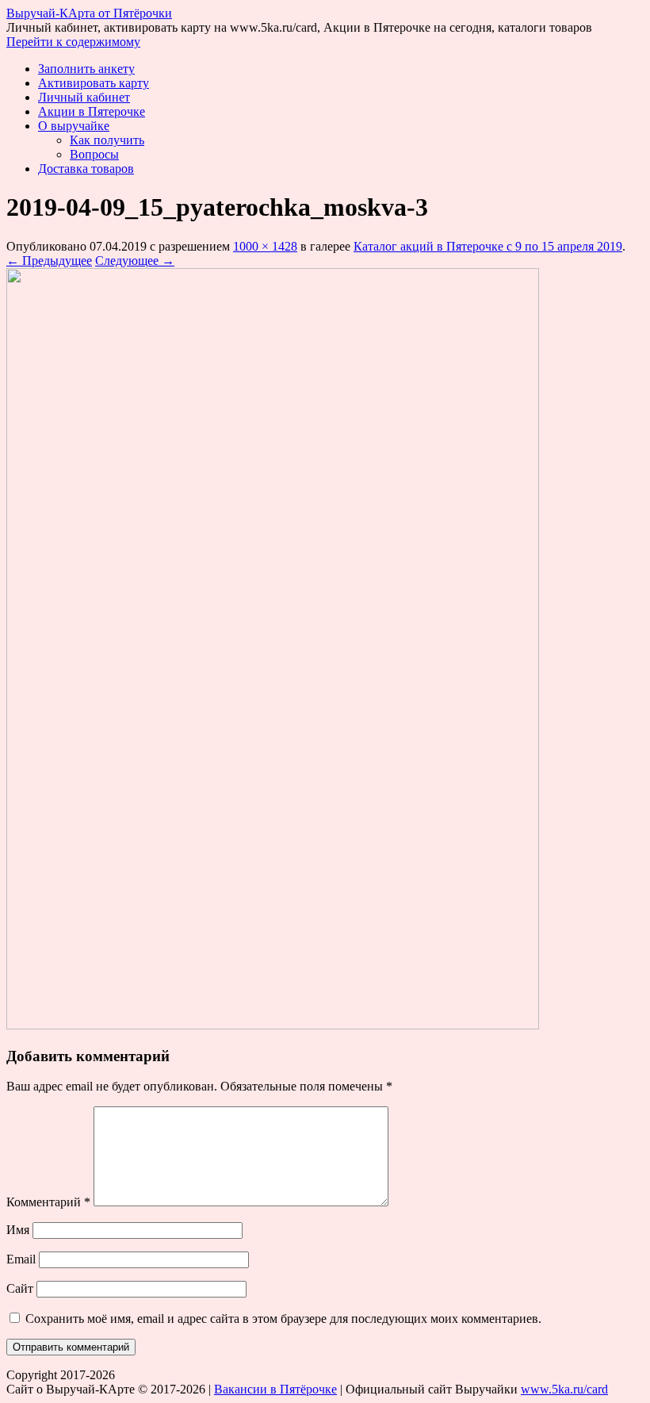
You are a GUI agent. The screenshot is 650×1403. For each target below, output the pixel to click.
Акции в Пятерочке (91, 111)
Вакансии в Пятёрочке (275, 1389)
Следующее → (134, 260)
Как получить (107, 140)
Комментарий (48, 1202)
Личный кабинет (84, 97)
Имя (17, 1229)
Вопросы (94, 154)
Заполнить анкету (86, 68)
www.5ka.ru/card (564, 1389)
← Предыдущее (49, 260)
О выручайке (73, 125)
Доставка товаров (86, 168)
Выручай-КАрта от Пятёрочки (89, 13)
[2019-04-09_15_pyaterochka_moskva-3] (272, 1025)
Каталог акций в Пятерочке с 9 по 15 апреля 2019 (488, 246)
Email (21, 1259)
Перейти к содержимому (73, 41)
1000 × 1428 (265, 246)
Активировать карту (93, 83)
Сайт (19, 1288)
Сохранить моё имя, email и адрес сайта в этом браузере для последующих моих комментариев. (283, 1318)
